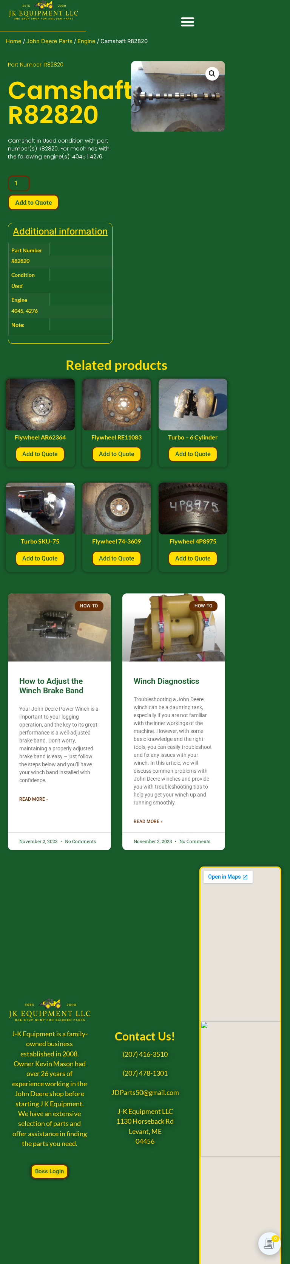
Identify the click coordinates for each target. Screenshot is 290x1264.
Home (14, 41)
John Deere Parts (49, 41)
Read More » (33, 799)
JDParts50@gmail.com (145, 1092)
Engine (86, 41)
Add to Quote (33, 202)
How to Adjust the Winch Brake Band (51, 686)
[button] (188, 22)
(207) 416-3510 (145, 1054)
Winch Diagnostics (166, 681)
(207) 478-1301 (145, 1073)
